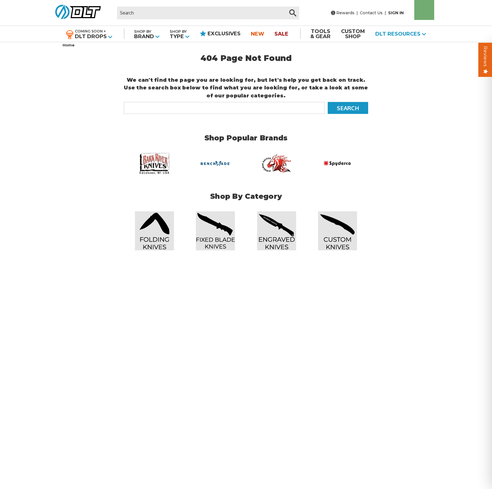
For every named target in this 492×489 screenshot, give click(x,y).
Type (178, 34)
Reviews (485, 56)
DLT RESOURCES (398, 34)
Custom (353, 34)
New (257, 34)
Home (69, 45)
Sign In (396, 12)
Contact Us (371, 12)
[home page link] (76, 13)
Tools (320, 34)
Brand (144, 34)
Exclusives (223, 33)
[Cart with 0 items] (424, 10)
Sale (281, 34)
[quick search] (292, 13)
